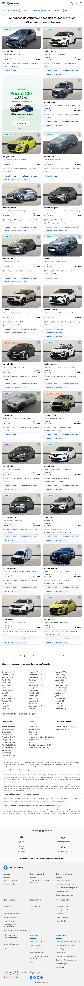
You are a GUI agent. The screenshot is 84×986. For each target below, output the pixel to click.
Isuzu (6, 709)
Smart (59, 701)
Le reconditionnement (11, 944)
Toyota (60, 677)
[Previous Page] (21, 655)
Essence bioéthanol (39, 747)
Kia (59, 682)
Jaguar (33, 698)
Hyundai (61, 685)
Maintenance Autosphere (65, 884)
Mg (5, 693)
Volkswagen (36, 677)
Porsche (34, 693)
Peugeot (35, 672)
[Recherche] (72, 3)
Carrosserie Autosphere (64, 895)
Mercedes (35, 675)
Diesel (34, 729)
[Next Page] (63, 655)
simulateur (40, 798)
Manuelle (62, 729)
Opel (33, 682)
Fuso (59, 706)
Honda (33, 703)
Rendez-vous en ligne (63, 880)
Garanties (7, 910)
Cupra (6, 695)
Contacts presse (62, 917)
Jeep (59, 695)
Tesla (5, 703)
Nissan (7, 677)
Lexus (6, 690)
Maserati (34, 701)
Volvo (6, 685)
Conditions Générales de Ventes (67, 956)
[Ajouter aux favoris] (38, 29)
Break (6, 732)
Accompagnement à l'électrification (10, 926)
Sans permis (9, 750)
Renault (8, 672)
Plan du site (60, 967)
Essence (35, 726)
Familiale (9, 745)
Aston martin (36, 706)
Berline (8, 729)
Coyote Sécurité (9, 921)
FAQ (31, 910)
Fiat (6, 688)
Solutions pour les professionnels (15, 930)
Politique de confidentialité (65, 945)
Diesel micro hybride (40, 745)
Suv (6, 753)
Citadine (8, 737)
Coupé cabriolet (10, 742)
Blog (31, 962)
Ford (6, 680)
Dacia (61, 672)
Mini (6, 682)
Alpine (60, 693)
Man (32, 709)
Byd (58, 703)
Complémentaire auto (11, 917)
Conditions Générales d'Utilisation (68, 941)
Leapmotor (61, 698)
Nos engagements (62, 910)
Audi (59, 680)
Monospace (9, 747)
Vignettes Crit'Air (9, 948)
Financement (8, 906)
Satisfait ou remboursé (12, 913)
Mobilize (60, 709)
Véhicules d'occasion (11, 880)
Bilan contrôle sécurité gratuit (66, 888)
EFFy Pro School (35, 945)
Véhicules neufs (9, 884)
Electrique (36, 734)
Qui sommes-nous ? (63, 906)
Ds (32, 680)
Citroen (8, 675)
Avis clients (60, 913)
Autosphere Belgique (37, 952)
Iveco (5, 706)
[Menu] (3, 3)
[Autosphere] (13, 3)
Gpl (32, 742)
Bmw (60, 675)
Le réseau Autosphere (37, 949)
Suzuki (60, 690)
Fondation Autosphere (37, 941)
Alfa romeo (8, 698)
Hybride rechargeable (41, 740)
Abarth (6, 701)
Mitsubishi (36, 685)
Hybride (35, 732)
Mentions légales (62, 964)
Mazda (33, 695)
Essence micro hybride (41, 737)
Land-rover (35, 690)
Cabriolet (7, 734)
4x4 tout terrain (10, 726)
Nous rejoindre (61, 921)
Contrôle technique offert (65, 891)
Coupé (6, 740)
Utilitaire (8, 755)
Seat (33, 688)
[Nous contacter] (80, 3)
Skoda (60, 688)
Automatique (64, 726)
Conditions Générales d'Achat (66, 960)
